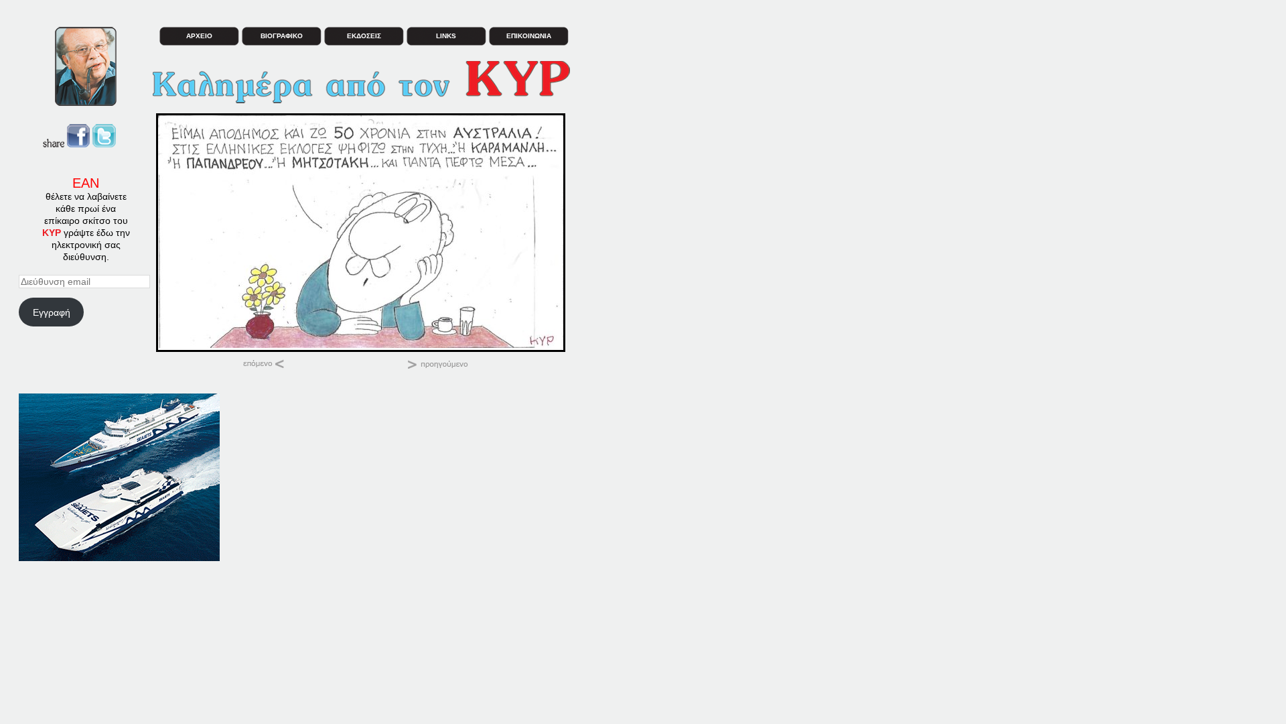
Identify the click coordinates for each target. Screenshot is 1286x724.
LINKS (446, 36)
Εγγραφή (51, 312)
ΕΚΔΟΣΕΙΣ (364, 36)
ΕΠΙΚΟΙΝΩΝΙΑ (528, 36)
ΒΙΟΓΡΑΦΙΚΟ (282, 36)
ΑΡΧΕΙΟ (199, 36)
